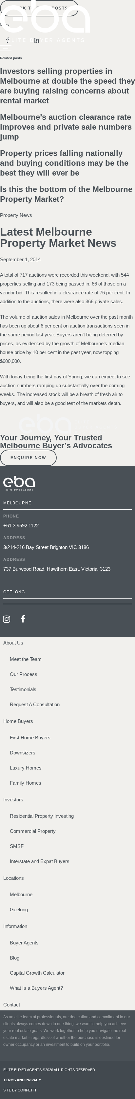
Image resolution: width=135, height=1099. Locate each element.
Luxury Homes (26, 768)
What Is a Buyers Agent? (36, 988)
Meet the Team (26, 659)
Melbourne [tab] (17, 503)
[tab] (67, 601)
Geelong (19, 909)
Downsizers (22, 752)
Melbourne (21, 894)
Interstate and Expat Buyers (39, 861)
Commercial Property (33, 831)
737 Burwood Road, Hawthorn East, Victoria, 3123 (56, 569)
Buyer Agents (24, 942)
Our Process (23, 674)
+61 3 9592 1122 (21, 525)
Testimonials (23, 689)
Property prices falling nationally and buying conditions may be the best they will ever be (64, 163)
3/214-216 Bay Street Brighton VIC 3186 (46, 547)
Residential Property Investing (42, 816)
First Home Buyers (30, 737)
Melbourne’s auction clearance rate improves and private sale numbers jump (66, 127)
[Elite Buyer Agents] (45, 40)
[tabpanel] (67, 548)
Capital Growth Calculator (37, 973)
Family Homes (25, 783)
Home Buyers (18, 721)
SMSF (17, 846)
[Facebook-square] (23, 619)
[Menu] (5, 48)
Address (14, 538)
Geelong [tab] (14, 592)
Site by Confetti (19, 1090)
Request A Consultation (35, 704)
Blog (14, 958)
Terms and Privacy (22, 1080)
